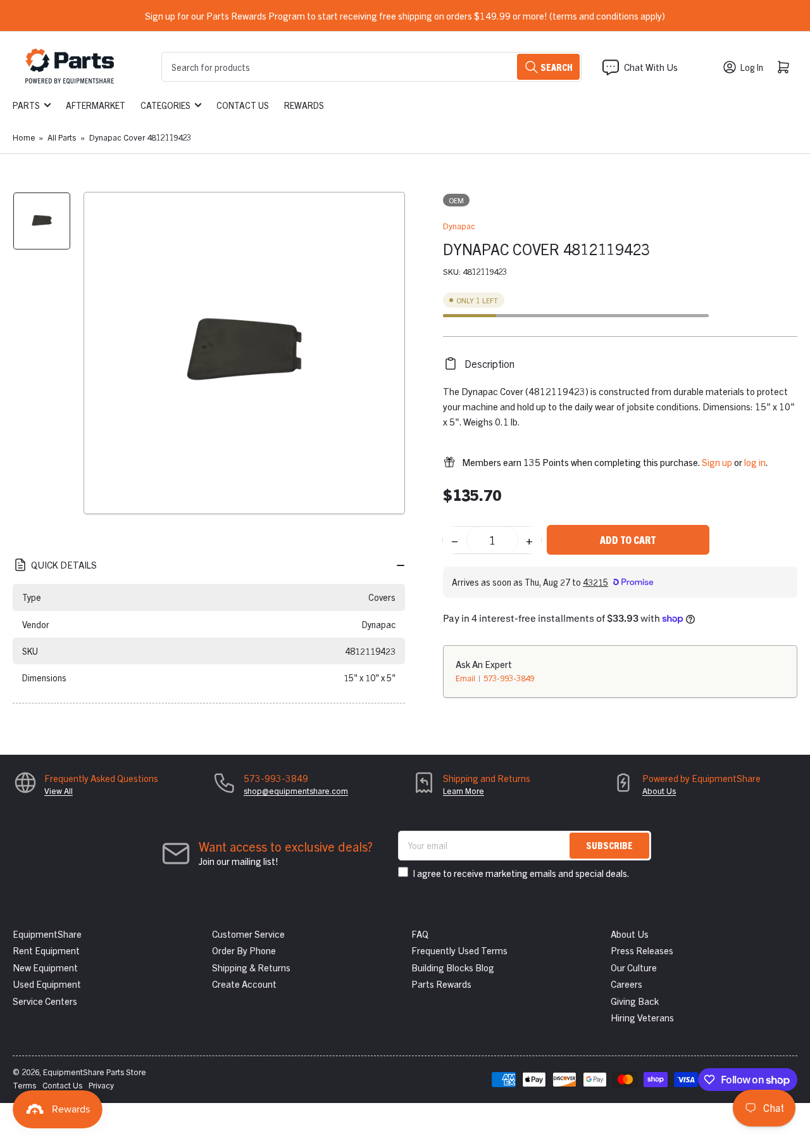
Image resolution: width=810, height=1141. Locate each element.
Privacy (101, 1085)
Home (24, 137)
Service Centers (45, 1001)
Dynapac (459, 225)
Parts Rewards (441, 984)
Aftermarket (95, 105)
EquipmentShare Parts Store (94, 1071)
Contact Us (242, 105)
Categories (165, 105)
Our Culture (634, 967)
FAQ (419, 934)
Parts (26, 105)
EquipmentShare (47, 934)
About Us (659, 790)
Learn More (463, 790)
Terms (24, 1085)
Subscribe (609, 845)
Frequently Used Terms (459, 950)
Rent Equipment (46, 950)
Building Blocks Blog (452, 967)
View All (58, 790)
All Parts (61, 137)
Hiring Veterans (642, 1017)
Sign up (717, 462)
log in (755, 462)
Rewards (304, 105)
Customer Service (248, 934)
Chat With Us (651, 67)
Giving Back (635, 1001)
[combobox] (371, 67)
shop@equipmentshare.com (296, 790)
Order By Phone (244, 950)
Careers (626, 984)
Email (466, 677)
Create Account (244, 984)
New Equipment (45, 967)
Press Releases (642, 950)
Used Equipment (47, 984)
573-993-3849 (508, 677)
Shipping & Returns (251, 967)
